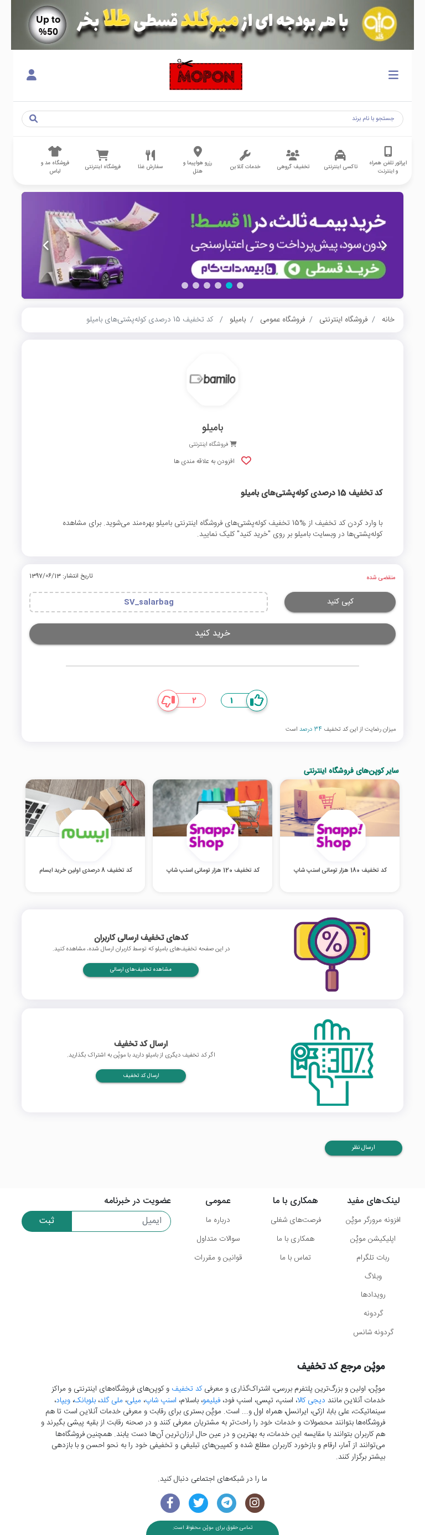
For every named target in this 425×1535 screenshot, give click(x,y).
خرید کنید (212, 633)
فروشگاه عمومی (282, 320)
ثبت (46, 1221)
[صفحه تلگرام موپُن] (226, 1503)
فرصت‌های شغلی (296, 1220)
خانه (388, 320)
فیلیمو (211, 1400)
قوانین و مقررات (218, 1258)
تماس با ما (295, 1258)
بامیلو (238, 320)
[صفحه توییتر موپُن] (198, 1503)
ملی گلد (111, 1400)
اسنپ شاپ (161, 1400)
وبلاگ (373, 1277)
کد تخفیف (187, 1389)
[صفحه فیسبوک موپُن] (170, 1503)
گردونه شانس (373, 1332)
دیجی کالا (311, 1400)
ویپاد (63, 1400)
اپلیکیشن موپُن (373, 1239)
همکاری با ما (295, 1239)
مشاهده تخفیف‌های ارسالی (141, 969)
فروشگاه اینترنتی (343, 320)
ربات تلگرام (373, 1258)
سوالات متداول (218, 1239)
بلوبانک (85, 1400)
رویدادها (373, 1295)
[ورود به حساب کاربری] (32, 76)
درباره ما (218, 1220)
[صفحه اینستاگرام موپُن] (255, 1503)
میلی (134, 1400)
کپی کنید (340, 602)
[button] (240, 285)
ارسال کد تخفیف (141, 1075)
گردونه (373, 1314)
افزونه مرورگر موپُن (373, 1220)
